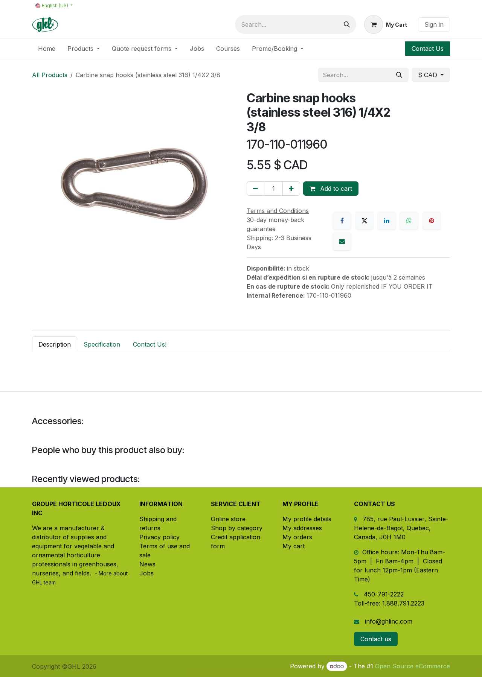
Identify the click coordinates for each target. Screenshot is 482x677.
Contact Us (428, 48)
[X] (364, 220)
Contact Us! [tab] (149, 344)
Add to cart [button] (335, 188)
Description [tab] (54, 344)
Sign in (434, 24)
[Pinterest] (432, 220)
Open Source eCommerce (412, 666)
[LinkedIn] (387, 220)
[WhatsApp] (409, 220)
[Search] (346, 24)
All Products (49, 75)
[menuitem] (46, 48)
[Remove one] (255, 188)
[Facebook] (342, 220)
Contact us (375, 639)
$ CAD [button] (428, 75)
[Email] (342, 241)
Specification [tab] (102, 344)
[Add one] (291, 188)
